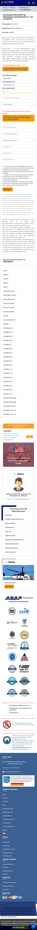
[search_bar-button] (29, 3)
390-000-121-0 (8, 373)
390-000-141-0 (8, 381)
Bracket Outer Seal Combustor (12, 435)
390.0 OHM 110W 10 (9, 295)
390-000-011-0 (8, 332)
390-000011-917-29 (9, 406)
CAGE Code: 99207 (9, 439)
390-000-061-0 (8, 357)
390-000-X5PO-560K (9, 402)
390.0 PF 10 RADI (8, 303)
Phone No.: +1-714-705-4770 (11, 768)
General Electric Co (9, 10)
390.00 (5, 316)
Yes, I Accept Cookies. (18, 927)
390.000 (6, 324)
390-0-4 (5, 275)
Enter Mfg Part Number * (10, 75)
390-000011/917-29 (9, 410)
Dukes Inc (8, 531)
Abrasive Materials (7, 816)
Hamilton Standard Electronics (14, 519)
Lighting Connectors (7, 812)
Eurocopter (8, 515)
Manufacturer (24, 8)
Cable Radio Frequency (8, 819)
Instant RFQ (5, 889)
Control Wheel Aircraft (8, 826)
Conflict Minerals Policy (8, 849)
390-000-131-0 (8, 377)
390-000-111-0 (8, 369)
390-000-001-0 (8, 328)
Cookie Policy (6, 845)
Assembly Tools (6, 823)
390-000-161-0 (8, 390)
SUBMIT (8, 189)
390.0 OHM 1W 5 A (9, 299)
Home (5, 8)
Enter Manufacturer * (8, 82)
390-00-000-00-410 (9, 320)
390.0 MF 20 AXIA (9, 291)
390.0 (5, 271)
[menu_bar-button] (33, 3)
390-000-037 (7, 344)
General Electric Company (10, 433)
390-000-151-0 (8, 386)
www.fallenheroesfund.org (21, 747)
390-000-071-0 (8, 361)
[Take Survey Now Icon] (17, 784)
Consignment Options (8, 886)
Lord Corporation (10, 552)
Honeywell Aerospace (11, 548)
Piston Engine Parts (7, 808)
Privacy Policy (6, 842)
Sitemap (4, 830)
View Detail (9, 587)
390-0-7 (5, 287)
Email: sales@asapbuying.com (12, 772)
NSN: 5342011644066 (10, 437)
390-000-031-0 (8, 340)
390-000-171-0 (8, 394)
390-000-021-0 (8, 336)
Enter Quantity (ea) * (8, 88)
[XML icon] (4, 833)
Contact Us (5, 801)
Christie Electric (9, 527)
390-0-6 (5, 283)
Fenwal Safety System (12, 544)
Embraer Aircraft (10, 536)
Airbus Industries (10, 523)
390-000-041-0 (8, 349)
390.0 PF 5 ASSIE (8, 312)
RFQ (30, 436)
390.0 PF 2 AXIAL (8, 307)
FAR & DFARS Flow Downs (9, 882)
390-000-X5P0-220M (9, 398)
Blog (3, 805)
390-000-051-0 (8, 353)
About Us (4, 798)
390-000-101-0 (8, 365)
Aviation (12, 8)
